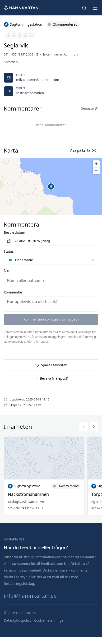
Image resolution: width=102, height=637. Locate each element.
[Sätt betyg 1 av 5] (8, 35)
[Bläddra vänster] (83, 426)
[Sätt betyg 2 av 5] (14, 35)
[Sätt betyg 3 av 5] (19, 35)
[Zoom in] (96, 163)
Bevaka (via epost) (54, 378)
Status (9, 251)
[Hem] (21, 7)
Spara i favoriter (54, 365)
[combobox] (51, 260)
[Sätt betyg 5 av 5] (31, 35)
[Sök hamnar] (84, 7)
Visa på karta (80, 150)
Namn (9, 270)
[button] (51, 186)
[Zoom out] (96, 170)
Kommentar (13, 292)
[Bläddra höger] (94, 426)
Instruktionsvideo (30, 93)
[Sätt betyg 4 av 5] (25, 35)
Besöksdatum (14, 232)
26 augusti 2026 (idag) (32, 241)
